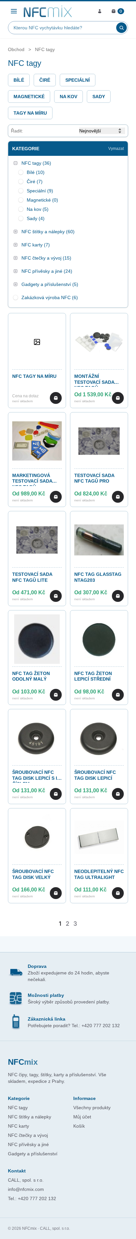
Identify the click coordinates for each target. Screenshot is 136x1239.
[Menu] (14, 11)
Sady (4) (36, 218)
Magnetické (29, 96)
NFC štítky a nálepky (29, 1116)
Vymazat (116, 148)
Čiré (44, 80)
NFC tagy (45, 49)
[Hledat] (121, 27)
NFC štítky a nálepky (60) (48, 231)
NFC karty (18, 1126)
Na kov (68, 96)
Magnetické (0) (42, 200)
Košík (79, 1126)
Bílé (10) (36, 172)
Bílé (19, 80)
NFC (23, 1061)
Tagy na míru (30, 113)
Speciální (77, 80)
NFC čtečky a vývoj (28, 1135)
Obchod (16, 49)
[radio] (20, 172)
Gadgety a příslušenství (32, 1153)
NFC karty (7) (35, 244)
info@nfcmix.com (26, 1189)
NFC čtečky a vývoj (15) (46, 258)
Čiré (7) (35, 181)
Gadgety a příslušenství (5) (49, 284)
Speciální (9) (40, 190)
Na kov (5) (38, 209)
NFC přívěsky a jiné (28, 1144)
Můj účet (82, 1116)
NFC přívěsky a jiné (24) (46, 271)
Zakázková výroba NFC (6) (49, 297)
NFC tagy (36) (36, 163)
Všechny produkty (92, 1107)
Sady (98, 96)
